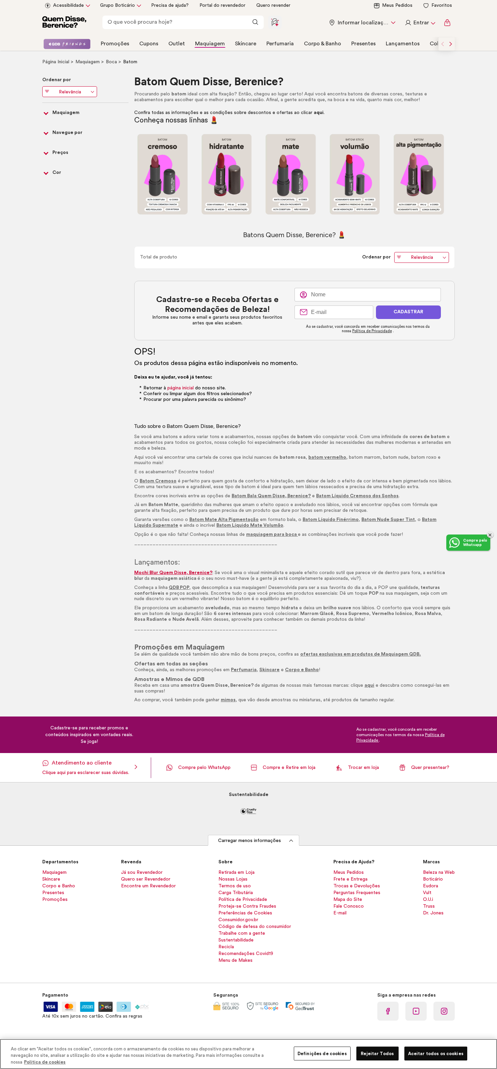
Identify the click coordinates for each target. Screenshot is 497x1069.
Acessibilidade (68, 5)
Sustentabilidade (236, 940)
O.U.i (428, 899)
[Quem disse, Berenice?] (64, 23)
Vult (427, 892)
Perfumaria (280, 43)
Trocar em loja (363, 767)
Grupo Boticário (117, 5)
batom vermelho (327, 457)
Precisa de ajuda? (170, 5)
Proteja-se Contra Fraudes (247, 906)
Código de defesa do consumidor (254, 926)
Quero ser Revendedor (145, 879)
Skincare (245, 43)
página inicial (180, 388)
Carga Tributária (235, 892)
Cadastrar (408, 312)
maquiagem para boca (272, 534)
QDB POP (179, 587)
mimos (228, 700)
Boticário (433, 879)
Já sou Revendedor (142, 872)
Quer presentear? (430, 767)
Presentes (363, 43)
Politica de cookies (45, 1062)
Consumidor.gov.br (238, 919)
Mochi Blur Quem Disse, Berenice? (173, 572)
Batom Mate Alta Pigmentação (224, 519)
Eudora (430, 886)
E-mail (340, 913)
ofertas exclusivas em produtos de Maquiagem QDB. (360, 654)
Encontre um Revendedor (148, 886)
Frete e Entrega (350, 879)
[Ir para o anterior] (442, 44)
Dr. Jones (433, 913)
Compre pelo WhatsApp (204, 767)
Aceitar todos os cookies (436, 1053)
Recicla (226, 947)
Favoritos (441, 5)
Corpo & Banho (322, 43)
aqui (319, 112)
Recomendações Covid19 (245, 953)
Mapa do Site (347, 899)
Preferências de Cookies (245, 913)
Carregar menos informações (249, 840)
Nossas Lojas (232, 879)
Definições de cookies (322, 1053)
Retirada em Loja (236, 872)
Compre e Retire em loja (289, 767)
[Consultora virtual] (275, 22)
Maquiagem (210, 43)
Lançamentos (403, 43)
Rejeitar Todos (377, 1053)
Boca (112, 62)
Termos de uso (234, 886)
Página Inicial (56, 62)
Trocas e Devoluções (356, 886)
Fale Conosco (348, 906)
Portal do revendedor (222, 5)
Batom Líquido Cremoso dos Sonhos (357, 496)
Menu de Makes (235, 960)
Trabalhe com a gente (241, 933)
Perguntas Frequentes (356, 892)
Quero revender (273, 5)
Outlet (176, 43)
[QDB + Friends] (67, 44)
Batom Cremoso (158, 481)
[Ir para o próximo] (450, 44)
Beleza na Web (439, 872)
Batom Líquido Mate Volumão (249, 525)
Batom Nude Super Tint (388, 519)
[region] (248, 1054)
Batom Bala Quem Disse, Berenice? (271, 496)
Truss (429, 906)
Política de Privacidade (372, 331)
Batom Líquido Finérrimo (331, 519)
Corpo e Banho (302, 669)
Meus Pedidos (397, 5)
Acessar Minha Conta (420, 22)
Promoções (115, 43)
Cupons (148, 43)
